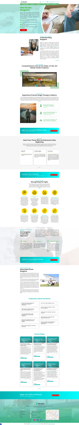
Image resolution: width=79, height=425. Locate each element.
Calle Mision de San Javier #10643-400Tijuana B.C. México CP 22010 (38, 412)
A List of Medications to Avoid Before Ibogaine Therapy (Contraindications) (39, 364)
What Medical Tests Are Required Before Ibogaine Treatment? (52, 364)
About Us (48, 4)
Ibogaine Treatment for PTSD (37, 356)
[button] (1, 424)
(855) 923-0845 (34, 415)
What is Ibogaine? (25, 4)
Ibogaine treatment (49, 370)
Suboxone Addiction (54, 197)
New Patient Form (22, 411)
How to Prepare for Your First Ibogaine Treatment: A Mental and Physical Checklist (26, 339)
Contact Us (54, 4)
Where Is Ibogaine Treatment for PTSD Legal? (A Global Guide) (52, 339)
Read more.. (44, 249)
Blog (44, 4)
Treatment (32, 4)
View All (39, 388)
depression (26, 23)
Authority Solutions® (52, 423)
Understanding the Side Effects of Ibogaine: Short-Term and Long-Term (26, 364)
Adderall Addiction (44, 215)
